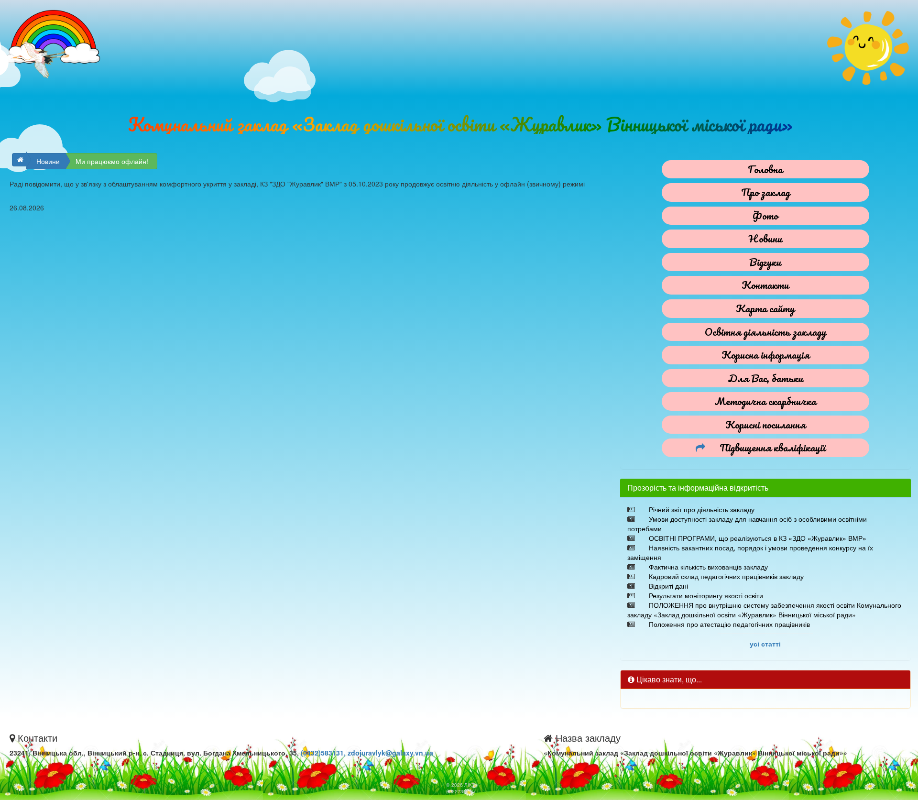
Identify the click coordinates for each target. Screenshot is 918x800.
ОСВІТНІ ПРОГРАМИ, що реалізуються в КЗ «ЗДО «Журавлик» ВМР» (757, 538)
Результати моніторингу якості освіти (706, 595)
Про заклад (765, 192)
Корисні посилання (765, 424)
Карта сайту (765, 308)
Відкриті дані (668, 586)
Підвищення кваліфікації (772, 447)
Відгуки (765, 261)
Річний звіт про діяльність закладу (701, 509)
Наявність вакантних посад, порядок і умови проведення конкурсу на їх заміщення (750, 552)
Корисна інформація (765, 354)
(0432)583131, (324, 752)
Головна (765, 169)
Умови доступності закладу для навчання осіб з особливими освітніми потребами (747, 523)
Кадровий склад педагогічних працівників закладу (726, 576)
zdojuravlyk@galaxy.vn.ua (390, 752)
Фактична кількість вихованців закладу (708, 566)
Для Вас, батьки (765, 378)
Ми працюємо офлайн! (112, 161)
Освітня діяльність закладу (765, 331)
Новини (48, 161)
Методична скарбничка (765, 401)
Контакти (765, 284)
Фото (765, 215)
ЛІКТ (469, 784)
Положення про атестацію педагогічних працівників (729, 624)
